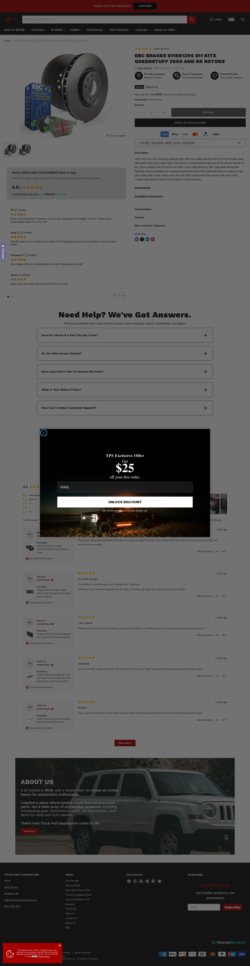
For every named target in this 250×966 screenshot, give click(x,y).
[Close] (59, 945)
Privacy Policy (44, 956)
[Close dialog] (44, 433)
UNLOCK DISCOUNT (125, 502)
